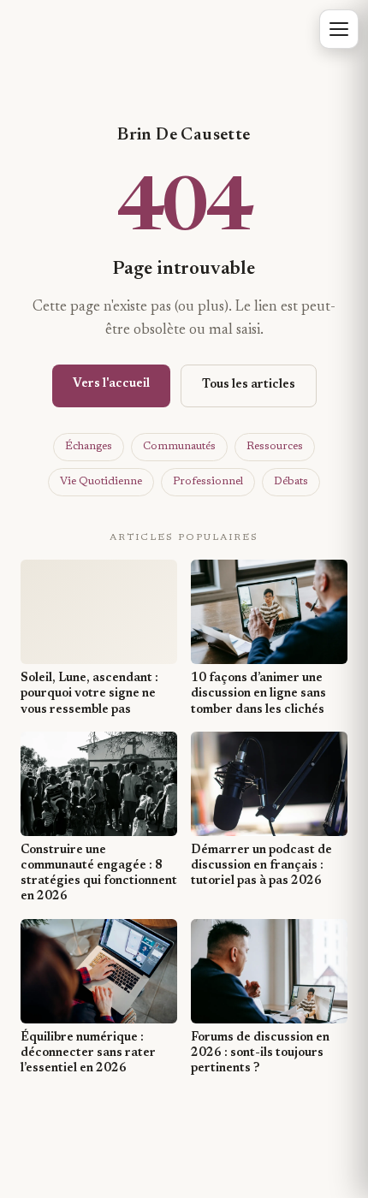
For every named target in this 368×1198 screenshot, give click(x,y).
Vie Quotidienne (101, 482)
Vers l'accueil (111, 384)
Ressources (274, 447)
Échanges (88, 447)
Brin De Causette (183, 135)
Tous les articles (248, 385)
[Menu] (339, 29)
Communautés (179, 447)
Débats (291, 482)
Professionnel (208, 482)
